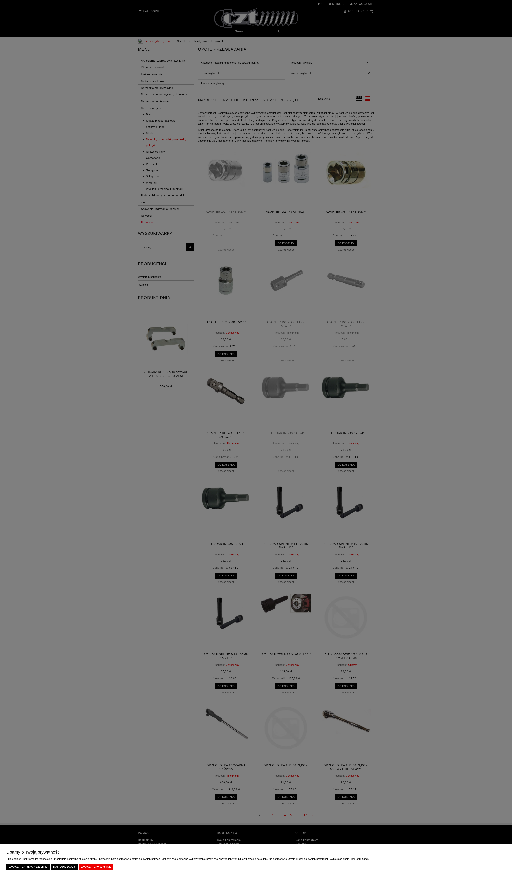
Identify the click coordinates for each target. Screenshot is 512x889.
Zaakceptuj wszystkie (96, 866)
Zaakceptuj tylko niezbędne (28, 866)
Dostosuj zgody (64, 866)
